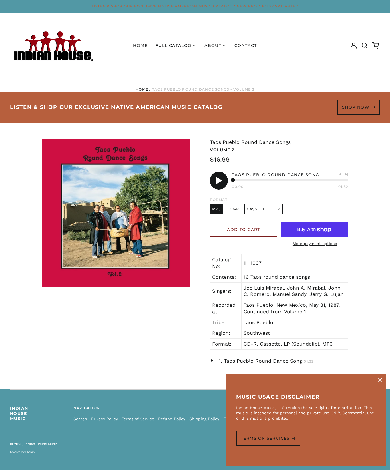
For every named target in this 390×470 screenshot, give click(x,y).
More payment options (315, 243)
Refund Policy (171, 419)
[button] (364, 45)
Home (140, 45)
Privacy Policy (104, 419)
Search (80, 419)
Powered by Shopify (22, 452)
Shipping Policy (204, 419)
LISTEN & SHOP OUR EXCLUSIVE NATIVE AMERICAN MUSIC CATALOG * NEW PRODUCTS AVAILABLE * (195, 6)
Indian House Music (19, 413)
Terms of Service (138, 419)
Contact (245, 45)
